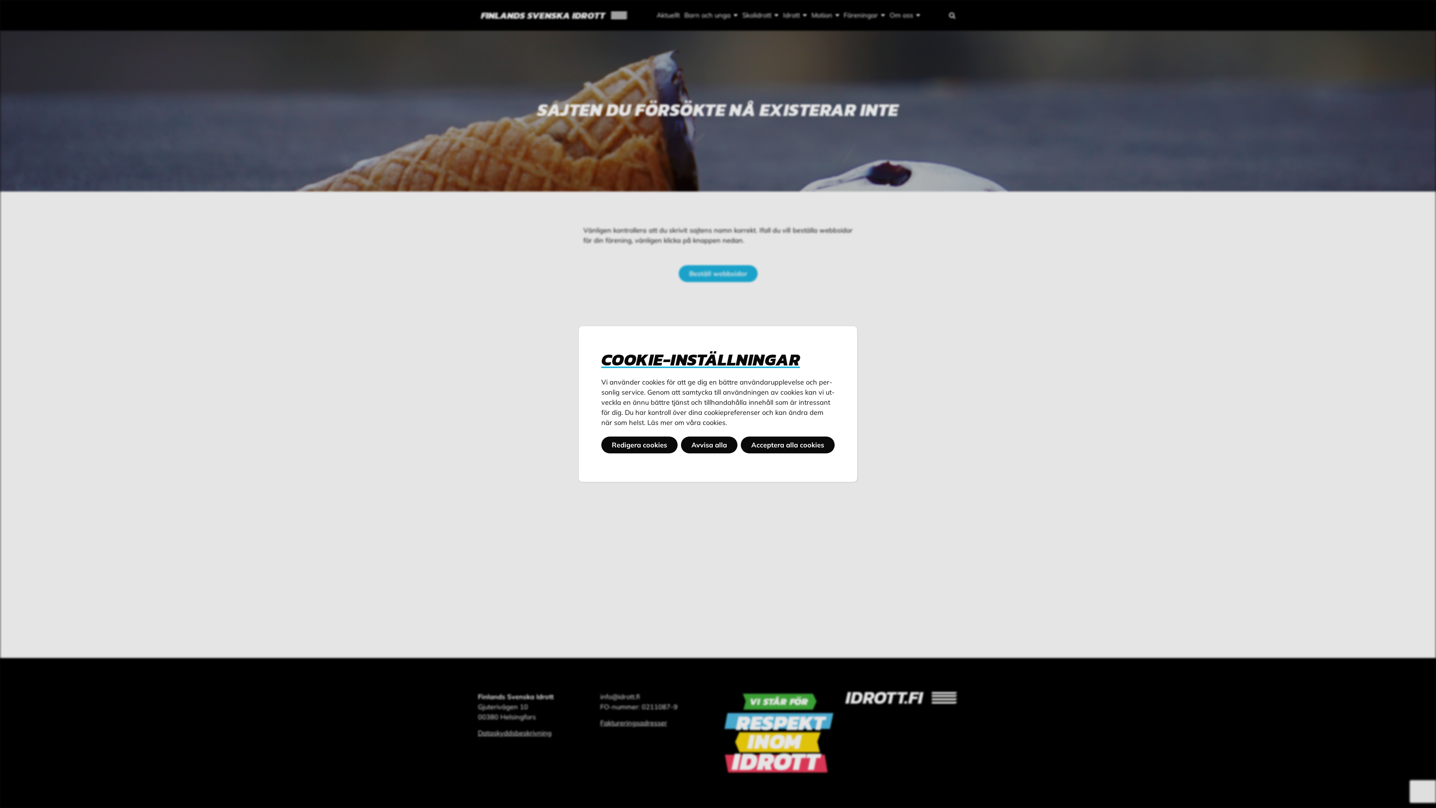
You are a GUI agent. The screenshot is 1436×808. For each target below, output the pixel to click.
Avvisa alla (709, 445)
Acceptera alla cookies (787, 445)
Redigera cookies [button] (639, 445)
